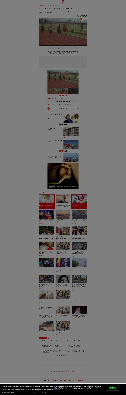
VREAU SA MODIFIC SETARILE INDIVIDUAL (112, 390)
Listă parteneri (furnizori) (57, 389)
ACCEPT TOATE (112, 387)
